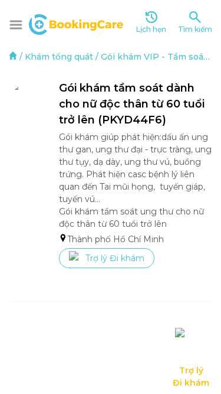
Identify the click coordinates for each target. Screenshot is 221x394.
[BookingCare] (76, 23)
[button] (16, 25)
